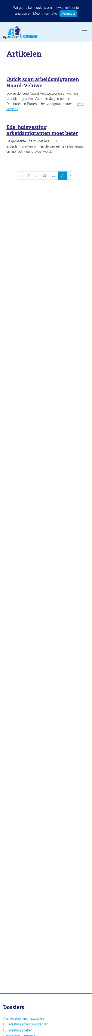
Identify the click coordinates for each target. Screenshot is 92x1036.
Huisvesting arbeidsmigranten (25, 1024)
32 (44, 175)
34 (63, 175)
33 (53, 175)
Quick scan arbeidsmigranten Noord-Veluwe (42, 82)
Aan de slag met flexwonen (23, 1018)
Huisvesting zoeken (18, 1030)
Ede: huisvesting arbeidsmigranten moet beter (42, 130)
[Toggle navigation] (84, 32)
